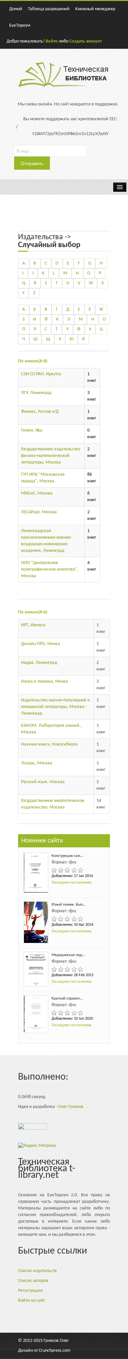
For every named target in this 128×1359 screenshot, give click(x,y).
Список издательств (37, 1270)
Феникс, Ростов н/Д (40, 411)
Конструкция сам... (67, 856)
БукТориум (19, 25)
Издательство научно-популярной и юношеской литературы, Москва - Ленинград (55, 707)
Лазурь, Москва (36, 763)
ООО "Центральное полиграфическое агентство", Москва (49, 569)
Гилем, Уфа (31, 430)
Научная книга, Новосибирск (49, 744)
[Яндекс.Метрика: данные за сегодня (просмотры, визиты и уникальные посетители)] (37, 1146)
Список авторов (33, 1280)
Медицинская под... (68, 955)
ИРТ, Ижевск (33, 625)
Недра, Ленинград (39, 662)
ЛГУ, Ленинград (36, 392)
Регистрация (30, 1290)
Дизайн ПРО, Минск (40, 643)
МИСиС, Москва (37, 493)
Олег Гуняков (70, 1106)
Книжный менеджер (95, 9)
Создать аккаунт (85, 41)
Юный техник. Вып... (69, 905)
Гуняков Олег (56, 1340)
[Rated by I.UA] (32, 1128)
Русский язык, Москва (43, 781)
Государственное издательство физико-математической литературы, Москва (50, 456)
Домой (15, 9)
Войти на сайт (31, 1300)
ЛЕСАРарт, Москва (39, 512)
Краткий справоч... (67, 999)
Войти (52, 41)
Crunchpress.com (54, 1350)
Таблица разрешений (49, 9)
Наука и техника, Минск (44, 681)
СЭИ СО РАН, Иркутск (41, 374)
